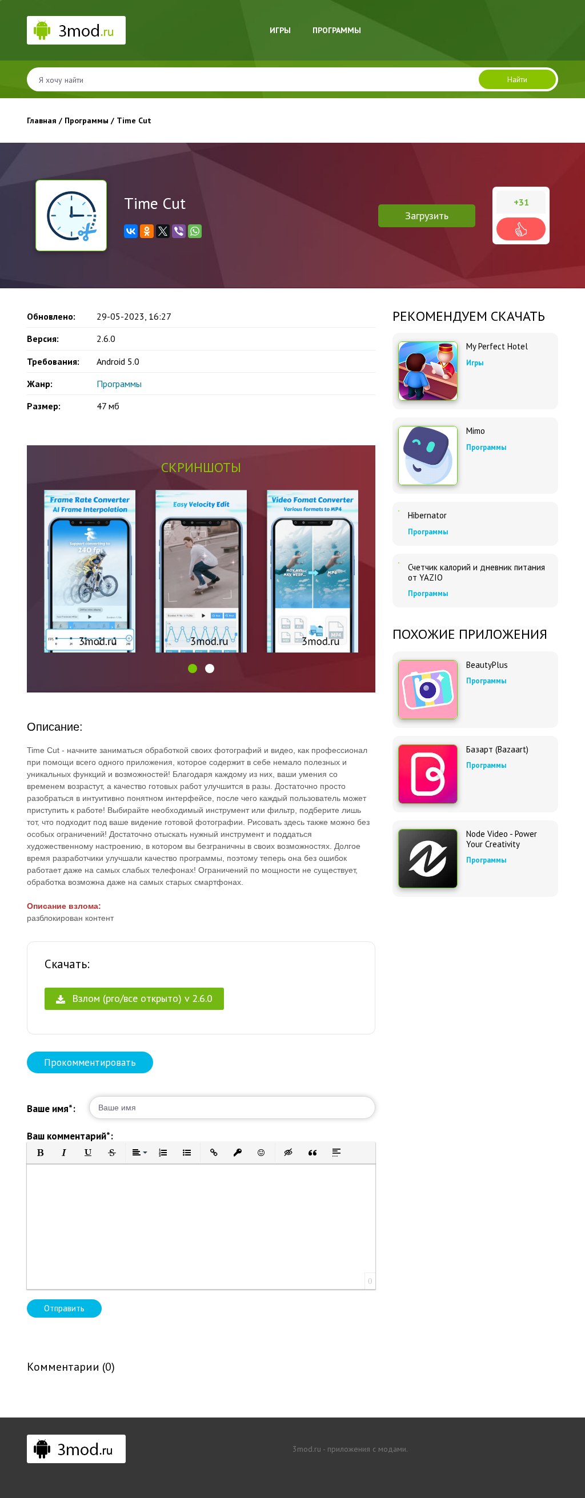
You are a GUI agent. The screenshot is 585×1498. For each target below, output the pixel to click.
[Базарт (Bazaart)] (428, 774)
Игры (280, 30)
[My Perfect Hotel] (428, 371)
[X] (163, 231)
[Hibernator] (398, 511)
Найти (517, 79)
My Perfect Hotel (497, 346)
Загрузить (426, 215)
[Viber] (179, 231)
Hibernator (427, 515)
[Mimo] (428, 455)
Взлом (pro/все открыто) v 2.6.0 (141, 998)
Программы (336, 30)
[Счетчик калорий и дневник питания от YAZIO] (398, 562)
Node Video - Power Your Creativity (501, 839)
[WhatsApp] (195, 231)
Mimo (475, 431)
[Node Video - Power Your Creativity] (428, 858)
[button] (192, 668)
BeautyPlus (487, 665)
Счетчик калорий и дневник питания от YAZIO (476, 572)
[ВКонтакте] (131, 231)
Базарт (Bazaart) (497, 749)
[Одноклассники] (147, 231)
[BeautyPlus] (428, 689)
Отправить (64, 1308)
